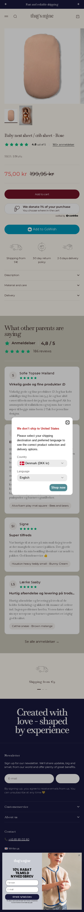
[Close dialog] (79, 855)
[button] (67, 422)
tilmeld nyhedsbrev (22, 897)
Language (23, 471)
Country (22, 457)
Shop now (58, 487)
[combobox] (34, 463)
